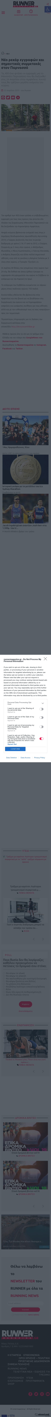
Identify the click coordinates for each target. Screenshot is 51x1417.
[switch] (41, 709)
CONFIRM (15, 749)
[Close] (46, 659)
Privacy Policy (39, 758)
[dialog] (25, 708)
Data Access (25, 758)
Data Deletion (11, 758)
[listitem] (25, 703)
